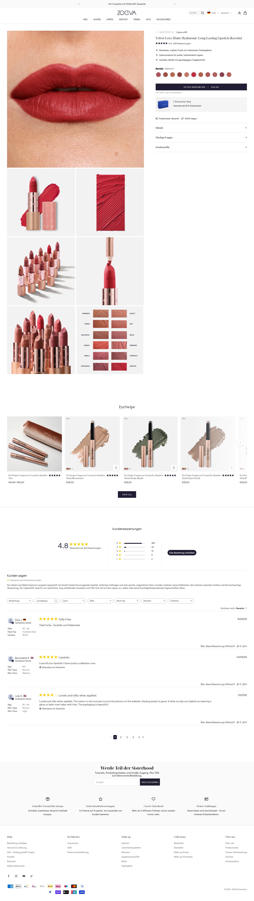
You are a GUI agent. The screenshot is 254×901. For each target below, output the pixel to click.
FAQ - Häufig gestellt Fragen (21, 852)
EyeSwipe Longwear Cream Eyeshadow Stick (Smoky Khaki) (143, 477)
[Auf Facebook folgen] (8, 876)
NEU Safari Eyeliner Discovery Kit (127, 4)
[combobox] (19, 600)
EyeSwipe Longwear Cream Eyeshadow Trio (28, 477)
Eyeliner (125, 843)
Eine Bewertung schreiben (182, 552)
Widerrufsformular (16, 866)
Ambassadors (232, 861)
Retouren (11, 861)
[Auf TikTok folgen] (31, 876)
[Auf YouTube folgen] (23, 876)
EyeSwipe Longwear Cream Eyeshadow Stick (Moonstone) (85, 477)
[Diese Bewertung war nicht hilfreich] (244, 646)
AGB (69, 847)
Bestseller (178, 847)
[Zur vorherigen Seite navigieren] (111, 737)
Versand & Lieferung (17, 847)
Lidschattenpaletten (131, 847)
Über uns (229, 843)
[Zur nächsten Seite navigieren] (144, 737)
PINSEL (137, 19)
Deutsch (225, 13)
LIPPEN (109, 19)
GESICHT (123, 19)
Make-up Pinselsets (183, 856)
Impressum (72, 843)
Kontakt (10, 856)
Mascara (126, 852)
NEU (85, 19)
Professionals (231, 847)
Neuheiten (179, 843)
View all (127, 494)
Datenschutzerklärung (78, 852)
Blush (124, 861)
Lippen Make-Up (166, 32)
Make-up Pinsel (181, 852)
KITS (148, 19)
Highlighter (127, 866)
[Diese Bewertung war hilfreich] (238, 646)
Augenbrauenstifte (130, 856)
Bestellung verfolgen (17, 843)
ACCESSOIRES (164, 19)
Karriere (229, 856)
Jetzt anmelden (149, 782)
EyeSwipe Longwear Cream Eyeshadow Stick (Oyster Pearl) (201, 477)
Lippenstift (181, 32)
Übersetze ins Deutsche (53, 667)
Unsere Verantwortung (236, 852)
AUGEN (97, 19)
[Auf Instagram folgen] (16, 876)
